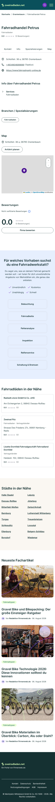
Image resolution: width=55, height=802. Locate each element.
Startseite (6, 14)
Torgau (5, 519)
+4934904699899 (15, 64)
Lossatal (32, 525)
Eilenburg (6, 531)
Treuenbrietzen (35, 519)
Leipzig (31, 495)
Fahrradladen (10, 120)
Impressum (42, 787)
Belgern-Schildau (36, 531)
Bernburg (6, 513)
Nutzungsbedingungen (20, 787)
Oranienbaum (19, 14)
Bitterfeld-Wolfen (10, 507)
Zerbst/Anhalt (34, 507)
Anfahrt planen (12, 149)
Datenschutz (25, 783)
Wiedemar (32, 537)
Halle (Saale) (8, 495)
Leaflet (27, 192)
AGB (33, 787)
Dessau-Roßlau (9, 501)
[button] (44, 5)
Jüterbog (32, 501)
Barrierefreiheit (39, 783)
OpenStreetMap (38, 192)
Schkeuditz (7, 525)
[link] (27, 403)
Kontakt (15, 783)
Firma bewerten (27, 230)
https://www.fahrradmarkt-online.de (23, 70)
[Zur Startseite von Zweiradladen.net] (13, 4)
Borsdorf (6, 537)
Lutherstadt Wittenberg (39, 513)
